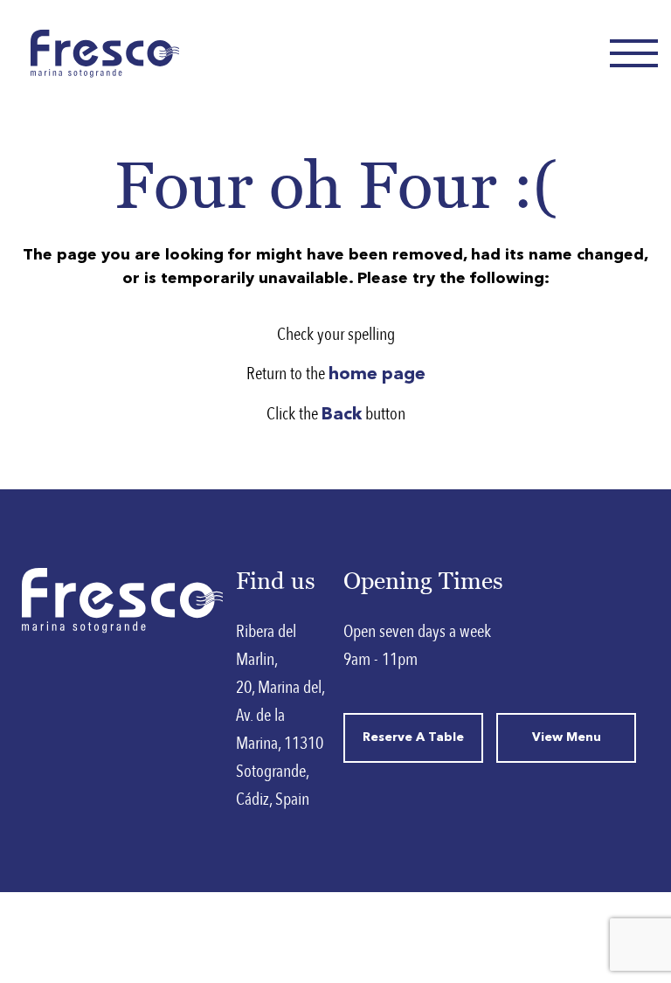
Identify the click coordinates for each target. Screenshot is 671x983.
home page (377, 375)
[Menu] (634, 53)
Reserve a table (413, 737)
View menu (566, 737)
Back (342, 415)
